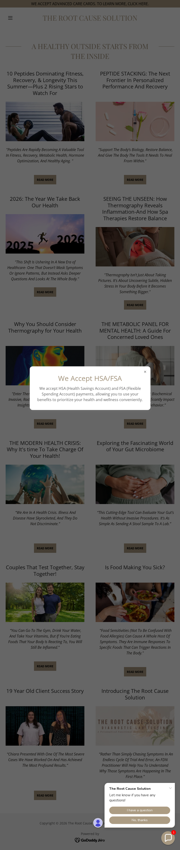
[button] (168, 838)
